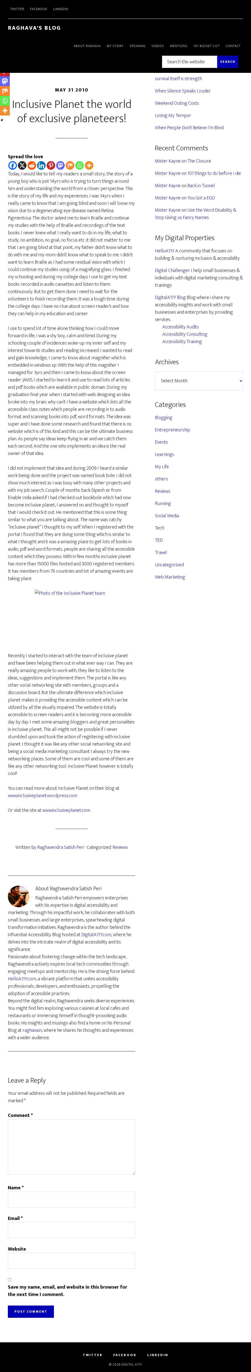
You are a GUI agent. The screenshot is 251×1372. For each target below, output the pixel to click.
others (161, 479)
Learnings (164, 454)
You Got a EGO (201, 198)
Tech (159, 528)
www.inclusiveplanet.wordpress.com (42, 795)
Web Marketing (170, 577)
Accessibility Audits (180, 327)
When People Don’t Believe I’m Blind (189, 128)
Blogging (163, 418)
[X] (22, 165)
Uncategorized (169, 565)
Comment (20, 1115)
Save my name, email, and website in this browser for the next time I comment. (67, 1290)
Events (161, 442)
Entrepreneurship (172, 430)
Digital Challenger (172, 270)
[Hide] (2, 120)
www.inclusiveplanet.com (66, 810)
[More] (89, 165)
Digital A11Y (132, 1364)
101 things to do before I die (214, 173)
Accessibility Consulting (184, 334)
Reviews (120, 847)
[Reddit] (31, 165)
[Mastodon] (60, 165)
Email (15, 1218)
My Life (162, 467)
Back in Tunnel (201, 185)
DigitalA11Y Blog (170, 297)
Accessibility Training (182, 341)
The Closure (199, 161)
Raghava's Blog (34, 28)
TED (159, 540)
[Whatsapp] (79, 165)
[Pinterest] (51, 165)
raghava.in (32, 1030)
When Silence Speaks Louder (183, 91)
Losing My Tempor (173, 115)
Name (16, 1187)
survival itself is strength (178, 79)
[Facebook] (12, 165)
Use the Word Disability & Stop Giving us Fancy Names (195, 214)
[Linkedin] (41, 165)
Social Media (167, 516)
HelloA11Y (164, 251)
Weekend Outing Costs (177, 103)
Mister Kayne (168, 161)
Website (17, 1249)
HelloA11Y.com (22, 979)
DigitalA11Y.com (96, 935)
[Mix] (70, 165)
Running (163, 503)
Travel (161, 552)
